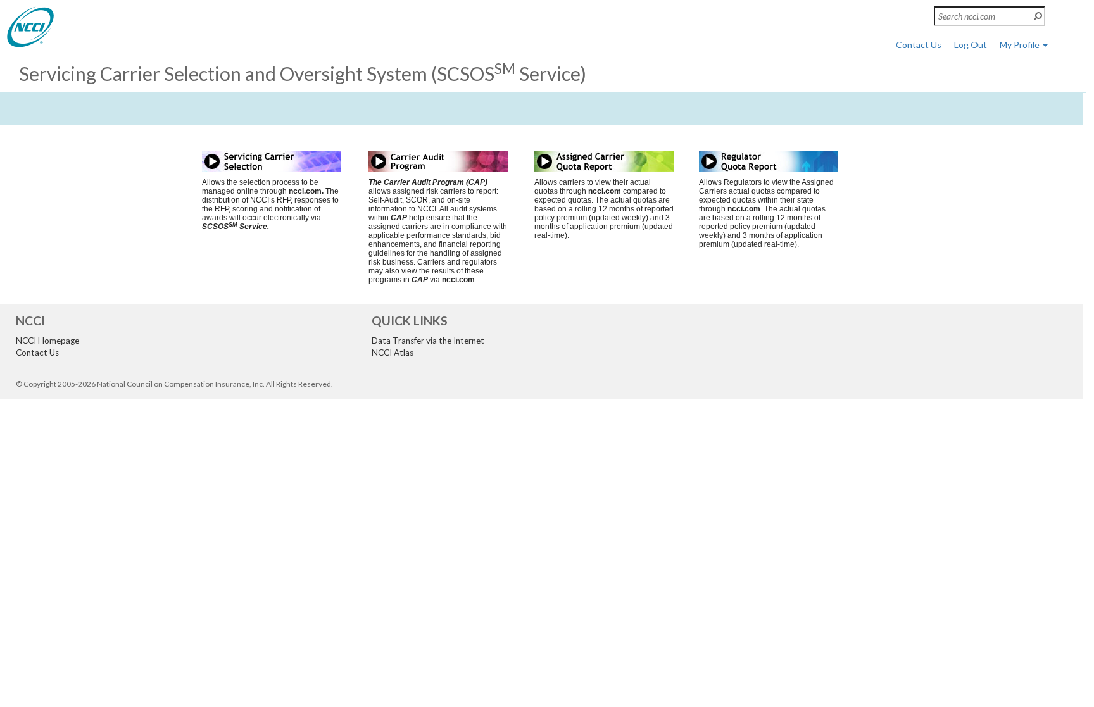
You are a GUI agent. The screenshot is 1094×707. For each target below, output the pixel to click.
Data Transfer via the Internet (428, 340)
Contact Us (918, 44)
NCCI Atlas (392, 352)
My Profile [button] (1020, 44)
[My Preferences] (30, 26)
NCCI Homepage (47, 340)
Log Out (970, 44)
